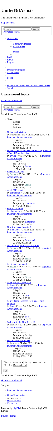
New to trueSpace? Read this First (23, 245)
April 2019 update (15, 190)
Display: (8, 362)
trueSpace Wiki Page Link (19, 282)
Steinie (13, 174)
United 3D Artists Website (26, 3)
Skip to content (8, 22)
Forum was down (15, 208)
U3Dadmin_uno (17, 134)
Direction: (8, 365)
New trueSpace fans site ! (19, 227)
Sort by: (28, 362)
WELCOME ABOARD (18, 340)
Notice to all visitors (16, 132)
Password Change (15, 171)
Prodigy (13, 324)
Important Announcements (19, 137)
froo (12, 285)
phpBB (16, 408)
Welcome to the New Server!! (21, 322)
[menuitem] (22, 44)
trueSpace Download (17, 264)
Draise (13, 156)
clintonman (15, 192)
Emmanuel (15, 229)
